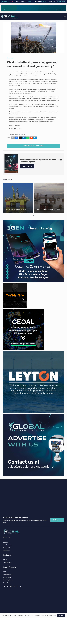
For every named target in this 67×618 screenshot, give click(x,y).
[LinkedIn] (7, 586)
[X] (17, 586)
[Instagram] (14, 586)
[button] (65, 16)
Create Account (7, 562)
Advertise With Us (7, 574)
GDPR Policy (6, 550)
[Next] (64, 198)
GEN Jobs (5, 559)
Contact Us (6, 582)
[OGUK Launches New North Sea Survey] (18, 198)
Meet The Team (7, 545)
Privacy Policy (6, 547)
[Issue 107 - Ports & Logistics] (11, 163)
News (4, 571)
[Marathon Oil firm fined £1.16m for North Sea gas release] (49, 198)
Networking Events (8, 580)
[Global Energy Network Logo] (9, 16)
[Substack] (20, 586)
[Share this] (16, 138)
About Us (5, 542)
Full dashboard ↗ (61, 1)
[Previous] (3, 198)
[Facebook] (4, 586)
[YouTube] (10, 586)
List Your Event (7, 577)
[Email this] (13, 138)
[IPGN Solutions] (33, 10)
